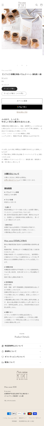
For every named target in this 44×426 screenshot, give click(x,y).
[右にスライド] (26, 65)
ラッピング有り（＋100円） (14, 93)
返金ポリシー (23, 418)
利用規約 (14, 421)
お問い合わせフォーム (11, 180)
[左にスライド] (17, 65)
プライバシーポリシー (35, 418)
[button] (2, 5)
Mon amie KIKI (12, 418)
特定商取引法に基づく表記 (26, 421)
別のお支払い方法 (22, 112)
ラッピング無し (9, 89)
